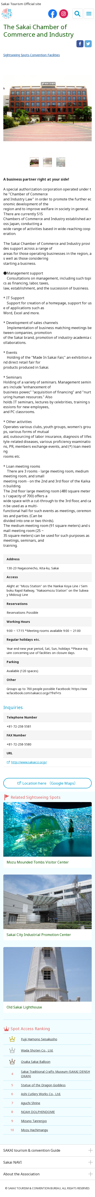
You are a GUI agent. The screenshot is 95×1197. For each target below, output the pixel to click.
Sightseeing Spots (16, 55)
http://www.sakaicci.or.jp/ (29, 762)
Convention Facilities (45, 55)
